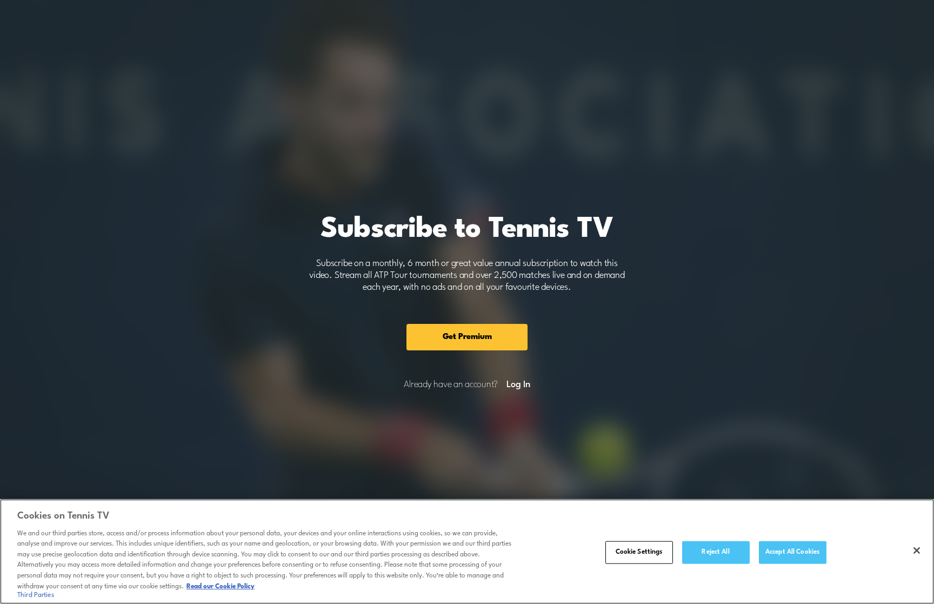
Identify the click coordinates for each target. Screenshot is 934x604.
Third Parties (35, 595)
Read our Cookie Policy (220, 586)
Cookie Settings (639, 552)
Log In (518, 385)
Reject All (715, 552)
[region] (467, 551)
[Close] (917, 550)
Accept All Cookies (792, 552)
